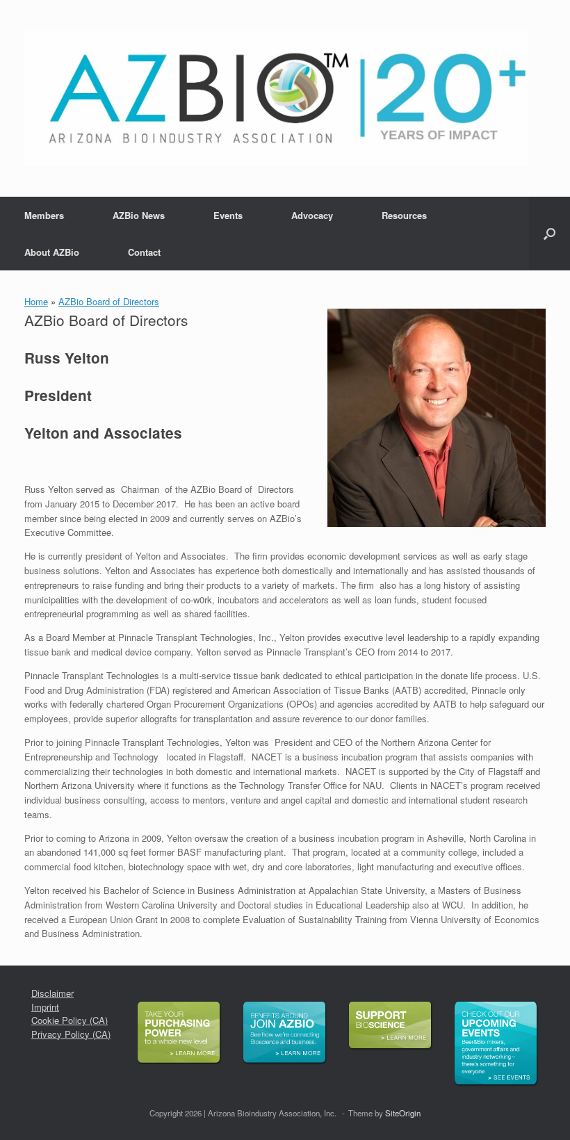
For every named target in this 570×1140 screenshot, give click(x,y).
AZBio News (139, 215)
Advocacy (312, 215)
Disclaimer (52, 993)
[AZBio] (276, 98)
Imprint (45, 1006)
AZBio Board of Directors (108, 301)
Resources (404, 215)
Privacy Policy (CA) (71, 1034)
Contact (144, 252)
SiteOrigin (403, 1112)
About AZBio (51, 252)
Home (36, 301)
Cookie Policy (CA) (69, 1020)
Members (44, 215)
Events (228, 215)
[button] (549, 233)
